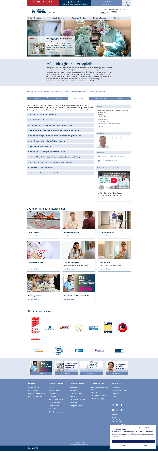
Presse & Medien (33, 390)
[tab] (60, 114)
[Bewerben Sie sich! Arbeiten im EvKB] (79, 283)
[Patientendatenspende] (79, 250)
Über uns (37, 98)
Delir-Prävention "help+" (78, 399)
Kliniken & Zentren (44, 91)
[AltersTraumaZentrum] (114, 220)
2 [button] (77, 55)
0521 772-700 (116, 419)
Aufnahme (120, 98)
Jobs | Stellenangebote (35, 396)
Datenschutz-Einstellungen (120, 390)
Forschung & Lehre (98, 384)
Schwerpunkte (58, 98)
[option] (79, 38)
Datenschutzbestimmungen (147, 428)
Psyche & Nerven (54, 409)
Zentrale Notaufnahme (56, 412)
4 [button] (81, 55)
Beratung (73, 396)
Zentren (51, 387)
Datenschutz (116, 387)
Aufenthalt (73, 390)
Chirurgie (58, 91)
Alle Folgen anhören (104, 199)
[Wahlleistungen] (114, 250)
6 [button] (84, 55)
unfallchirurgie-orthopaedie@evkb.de (109, 124)
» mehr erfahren (51, 52)
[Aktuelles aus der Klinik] (43, 250)
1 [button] (75, 55)
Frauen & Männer (54, 403)
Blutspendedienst (76, 406)
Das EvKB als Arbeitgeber (36, 393)
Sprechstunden (75, 387)
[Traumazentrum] (43, 220)
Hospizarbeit (74, 403)
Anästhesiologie (54, 390)
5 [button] (82, 55)
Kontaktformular (117, 421)
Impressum (115, 393)
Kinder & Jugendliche (56, 399)
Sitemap (114, 396)
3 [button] (79, 55)
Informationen (117, 384)
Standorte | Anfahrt (34, 387)
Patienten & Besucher (78, 384)
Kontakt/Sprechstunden (100, 98)
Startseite (30, 91)
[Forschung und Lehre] (43, 283)
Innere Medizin (54, 406)
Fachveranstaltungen (98, 399)
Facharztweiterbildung (98, 395)
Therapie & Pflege (76, 393)
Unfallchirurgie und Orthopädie (75, 91)
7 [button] (86, 55)
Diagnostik (52, 396)
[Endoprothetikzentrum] (79, 220)
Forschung (94, 392)
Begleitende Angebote (97, 91)
